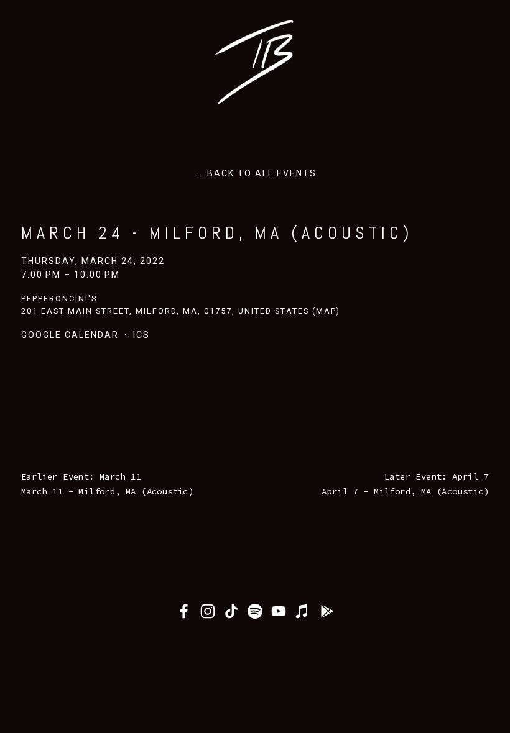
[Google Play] (325, 611)
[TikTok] (231, 611)
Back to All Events (262, 173)
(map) (326, 311)
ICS (141, 335)
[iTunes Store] (302, 611)
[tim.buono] (255, 611)
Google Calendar (70, 335)
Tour (99, 118)
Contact (204, 118)
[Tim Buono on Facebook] (184, 611)
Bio (146, 118)
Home (45, 118)
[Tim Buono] (207, 611)
